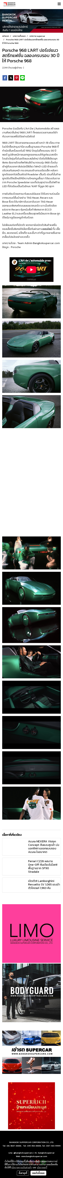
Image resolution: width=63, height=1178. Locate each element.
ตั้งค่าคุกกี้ (23, 1173)
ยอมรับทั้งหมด (38, 1173)
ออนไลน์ (47, 229)
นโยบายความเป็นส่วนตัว (21, 1167)
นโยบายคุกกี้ (42, 1167)
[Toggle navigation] (59, 4)
